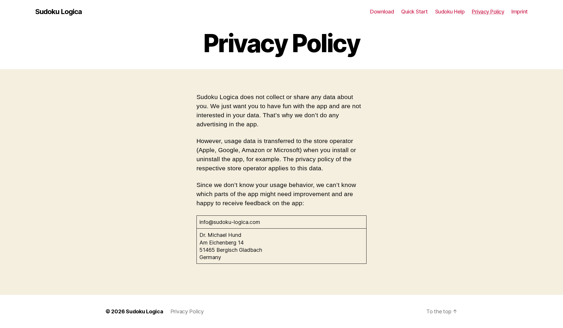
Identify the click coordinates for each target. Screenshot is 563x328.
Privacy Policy (488, 12)
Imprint (519, 12)
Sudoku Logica (58, 11)
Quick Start (414, 12)
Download (382, 12)
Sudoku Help (450, 12)
